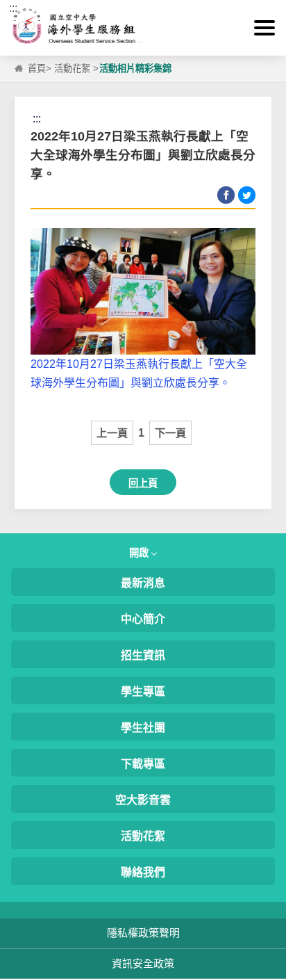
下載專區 (143, 764)
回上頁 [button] (143, 483)
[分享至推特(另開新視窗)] (246, 195)
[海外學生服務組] (142, 28)
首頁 (37, 68)
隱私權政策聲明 (143, 933)
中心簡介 (143, 619)
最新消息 (143, 583)
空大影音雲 (143, 800)
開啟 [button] (140, 552)
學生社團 (143, 728)
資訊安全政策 (143, 963)
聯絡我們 (143, 872)
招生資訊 (143, 655)
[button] (264, 28)
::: (13, 8)
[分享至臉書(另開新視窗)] (226, 195)
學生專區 (143, 691)
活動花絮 (72, 68)
